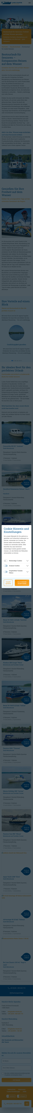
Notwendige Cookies (15, 561)
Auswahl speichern (8, 582)
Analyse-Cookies (14, 566)
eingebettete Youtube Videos (16, 572)
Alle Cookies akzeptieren (22, 582)
